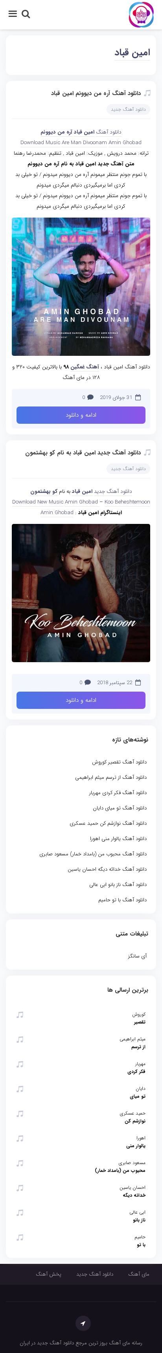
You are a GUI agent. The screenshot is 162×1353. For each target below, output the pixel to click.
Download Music (40, 143)
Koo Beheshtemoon (127, 502)
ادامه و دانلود (81, 415)
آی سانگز (137, 956)
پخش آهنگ (48, 1274)
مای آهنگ (138, 1274)
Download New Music (37, 502)
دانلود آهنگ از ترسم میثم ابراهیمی (111, 777)
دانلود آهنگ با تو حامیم (122, 900)
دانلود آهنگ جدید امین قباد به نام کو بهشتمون (83, 453)
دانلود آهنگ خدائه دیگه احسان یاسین (107, 869)
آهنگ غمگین (84, 367)
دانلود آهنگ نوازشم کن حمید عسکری (108, 823)
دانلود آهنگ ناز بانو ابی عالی (118, 885)
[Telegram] (83, 1323)
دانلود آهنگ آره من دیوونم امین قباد (96, 93)
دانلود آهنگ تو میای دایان (120, 808)
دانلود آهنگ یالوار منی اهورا (118, 839)
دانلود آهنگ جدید (128, 109)
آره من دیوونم (56, 132)
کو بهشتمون (43, 491)
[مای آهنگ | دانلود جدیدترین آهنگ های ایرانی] (141, 14)
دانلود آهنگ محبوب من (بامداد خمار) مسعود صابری (93, 854)
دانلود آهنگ (109, 132)
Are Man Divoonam (84, 143)
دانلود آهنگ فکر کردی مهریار (118, 793)
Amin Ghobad (125, 143)
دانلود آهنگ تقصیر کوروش (119, 762)
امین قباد (132, 52)
